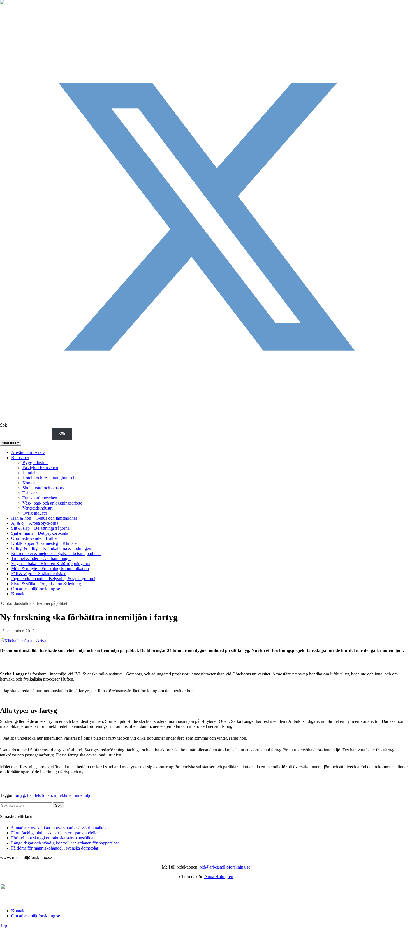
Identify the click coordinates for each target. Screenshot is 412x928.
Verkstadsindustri (37, 508)
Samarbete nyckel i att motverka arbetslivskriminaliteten (60, 827)
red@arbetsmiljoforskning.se (225, 867)
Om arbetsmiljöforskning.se (35, 588)
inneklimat (63, 795)
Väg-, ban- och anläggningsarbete (52, 503)
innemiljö (83, 795)
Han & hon (44, 518)
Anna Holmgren (218, 876)
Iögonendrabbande (53, 578)
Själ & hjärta (39, 533)
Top (3, 925)
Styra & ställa (46, 583)
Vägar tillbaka (50, 563)
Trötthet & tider (41, 558)
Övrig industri (34, 513)
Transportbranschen (39, 498)
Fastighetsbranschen (40, 467)
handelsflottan (39, 795)
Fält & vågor (38, 573)
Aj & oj (34, 523)
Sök (3, 425)
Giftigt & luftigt (51, 548)
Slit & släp (40, 528)
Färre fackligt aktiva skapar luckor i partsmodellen (55, 832)
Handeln (30, 472)
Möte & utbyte (50, 568)
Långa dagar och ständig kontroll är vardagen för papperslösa (65, 843)
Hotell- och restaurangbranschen (51, 477)
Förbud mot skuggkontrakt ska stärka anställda (52, 838)
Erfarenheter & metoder (56, 553)
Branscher (20, 457)
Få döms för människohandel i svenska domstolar (54, 848)
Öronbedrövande (34, 538)
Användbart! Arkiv (28, 452)
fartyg (20, 795)
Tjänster (29, 492)
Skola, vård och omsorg (43, 487)
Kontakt (18, 593)
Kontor (28, 482)
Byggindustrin (35, 462)
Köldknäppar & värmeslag (44, 543)
